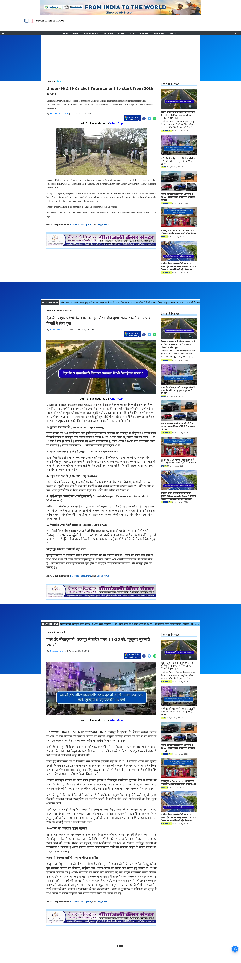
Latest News (170, 84)
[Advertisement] (120, 55)
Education (108, 33)
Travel (76, 33)
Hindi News (62, 310)
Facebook (74, 224)
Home (49, 81)
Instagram (86, 224)
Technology (158, 33)
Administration (91, 33)
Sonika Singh (56, 329)
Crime (131, 33)
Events (172, 33)
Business (143, 33)
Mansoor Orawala (58, 651)
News (65, 33)
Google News (103, 224)
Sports (120, 33)
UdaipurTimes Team (59, 113)
